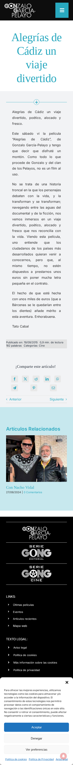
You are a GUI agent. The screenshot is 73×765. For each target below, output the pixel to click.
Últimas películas (23, 604)
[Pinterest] (33, 387)
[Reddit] (36, 378)
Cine (42, 345)
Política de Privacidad (41, 759)
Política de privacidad (26, 670)
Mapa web (20, 625)
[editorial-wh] (36, 546)
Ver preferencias (36, 749)
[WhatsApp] (57, 378)
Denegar (36, 738)
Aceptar (36, 727)
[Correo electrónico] (53, 387)
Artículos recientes (24, 618)
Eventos (18, 611)
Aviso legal (20, 647)
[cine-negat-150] (36, 567)
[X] (25, 378)
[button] (67, 682)
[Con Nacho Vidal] (36, 458)
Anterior (15, 399)
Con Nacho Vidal (20, 487)
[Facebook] (14, 378)
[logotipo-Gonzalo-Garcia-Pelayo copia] (19, 5)
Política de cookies (16, 759)
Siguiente (57, 399)
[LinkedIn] (47, 378)
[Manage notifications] (63, 756)
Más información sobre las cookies (35, 662)
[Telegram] (14, 387)
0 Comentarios (33, 492)
